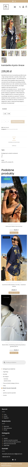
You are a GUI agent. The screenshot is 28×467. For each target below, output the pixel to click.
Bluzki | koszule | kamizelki (12, 129)
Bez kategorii (9, 282)
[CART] (26, 7)
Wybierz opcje (14, 232)
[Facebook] (12, 1)
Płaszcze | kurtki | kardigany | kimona (11, 383)
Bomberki (5, 374)
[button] (15, 7)
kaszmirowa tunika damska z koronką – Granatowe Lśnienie (14, 285)
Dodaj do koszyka (17, 121)
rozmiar (4, 109)
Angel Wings (5, 371)
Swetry (4, 385)
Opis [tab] (14, 138)
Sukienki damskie (7, 380)
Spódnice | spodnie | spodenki (9, 393)
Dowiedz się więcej (14, 292)
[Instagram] (15, 1)
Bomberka (6, 379)
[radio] (5, 113)
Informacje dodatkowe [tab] (14, 142)
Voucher (5, 395)
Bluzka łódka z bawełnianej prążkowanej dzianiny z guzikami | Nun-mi (14, 345)
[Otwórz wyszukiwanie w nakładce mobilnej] (20, 7)
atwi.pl (20, 463)
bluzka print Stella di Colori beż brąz (14, 226)
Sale (19, 224)
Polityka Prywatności (6, 465)
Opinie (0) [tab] (14, 145)
